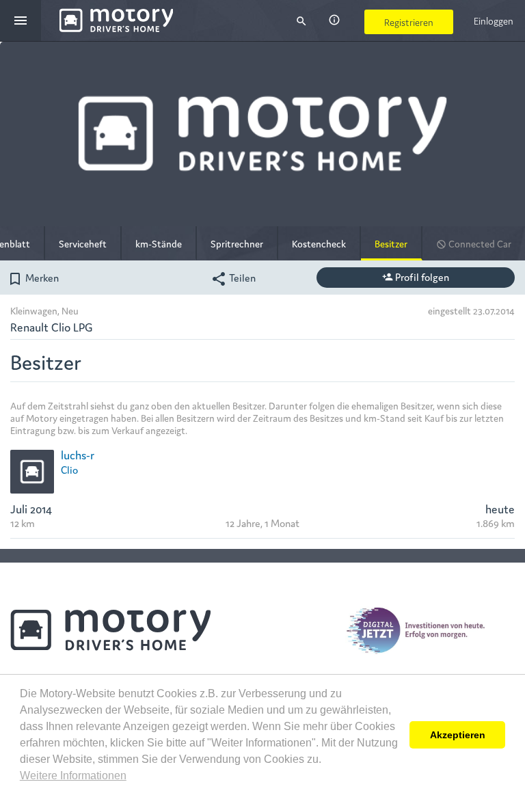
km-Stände (158, 243)
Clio (69, 469)
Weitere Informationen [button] (73, 775)
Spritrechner (237, 243)
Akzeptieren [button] (457, 734)
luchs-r (77, 454)
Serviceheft (83, 243)
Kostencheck (319, 243)
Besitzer (391, 243)
